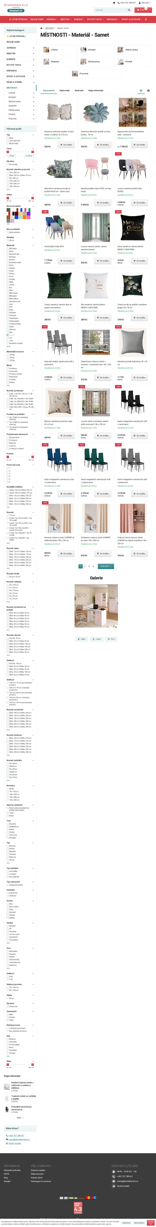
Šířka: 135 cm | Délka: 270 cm (20, 501)
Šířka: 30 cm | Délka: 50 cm (19, 613)
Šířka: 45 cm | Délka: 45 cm (19, 621)
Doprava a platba (38, 1170)
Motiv (9, 365)
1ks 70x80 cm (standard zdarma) (18, 423)
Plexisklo (12, 313)
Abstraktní (13, 951)
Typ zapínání (12, 868)
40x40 (11, 789)
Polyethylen (13, 318)
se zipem (12, 874)
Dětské (12, 918)
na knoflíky (13, 871)
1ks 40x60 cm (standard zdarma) (18, 428)
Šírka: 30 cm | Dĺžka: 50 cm (19, 675)
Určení (10, 901)
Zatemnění (11, 1011)
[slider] (8, 152)
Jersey (12, 285)
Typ (8, 135)
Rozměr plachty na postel (18, 169)
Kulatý (11, 829)
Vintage (12, 1053)
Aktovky (12, 846)
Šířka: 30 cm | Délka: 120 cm (19, 644)
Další (19, 1118)
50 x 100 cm (14, 585)
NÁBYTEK (64, 19)
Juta (11, 341)
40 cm (11, 998)
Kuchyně (12, 97)
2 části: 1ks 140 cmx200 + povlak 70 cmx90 (19, 529)
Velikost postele (14, 984)
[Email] (114, 3)
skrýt (8, 346)
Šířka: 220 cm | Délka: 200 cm (20, 727)
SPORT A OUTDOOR (131, 19)
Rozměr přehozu (14, 735)
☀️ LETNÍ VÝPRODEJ (18, 19)
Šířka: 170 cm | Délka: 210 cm (20, 741)
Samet (12, 335)
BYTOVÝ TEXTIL (94, 19)
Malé (11, 1014)
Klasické (12, 926)
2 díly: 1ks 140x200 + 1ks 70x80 (21, 399)
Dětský (11, 957)
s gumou (12, 446)
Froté (11, 276)
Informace (12, 1166)
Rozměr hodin (13, 573)
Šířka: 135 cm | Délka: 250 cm (20, 496)
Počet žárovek (13, 465)
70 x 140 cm (14, 987)
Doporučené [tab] (48, 90)
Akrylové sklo (14, 254)
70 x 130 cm (14, 792)
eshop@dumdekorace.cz (19, 1139)
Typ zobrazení (13, 882)
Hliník (11, 282)
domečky (12, 931)
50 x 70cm (13, 777)
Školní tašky (13, 143)
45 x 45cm (13, 769)
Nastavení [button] (126, 1223)
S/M (11, 977)
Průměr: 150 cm (15, 663)
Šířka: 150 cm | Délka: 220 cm (20, 563)
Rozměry (11, 785)
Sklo (11, 332)
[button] (149, 10)
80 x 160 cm (14, 990)
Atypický (12, 824)
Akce (11, 138)
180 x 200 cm (14, 186)
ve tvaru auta (14, 934)
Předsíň (12, 114)
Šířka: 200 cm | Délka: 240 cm (20, 749)
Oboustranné (14, 437)
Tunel (11, 813)
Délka (9, 195)
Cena (9, 148)
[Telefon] (114, 1176)
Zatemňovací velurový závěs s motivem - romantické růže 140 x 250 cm (96, 364)
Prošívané (13, 440)
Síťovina (12, 329)
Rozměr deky (13, 548)
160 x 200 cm (14, 172)
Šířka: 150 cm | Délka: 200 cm (20, 560)
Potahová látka (15, 324)
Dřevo (11, 265)
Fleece (11, 274)
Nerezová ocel (14, 301)
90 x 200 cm (14, 178)
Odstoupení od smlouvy (41, 1181)
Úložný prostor (13, 1025)
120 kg (11, 360)
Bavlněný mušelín (16, 343)
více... (9, 189)
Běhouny (12, 857)
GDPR (6, 1174)
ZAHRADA (51, 19)
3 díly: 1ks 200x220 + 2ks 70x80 (21, 401)
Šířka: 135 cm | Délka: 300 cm (20, 504)
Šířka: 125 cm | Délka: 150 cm (20, 551)
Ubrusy (12, 860)
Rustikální (13, 1050)
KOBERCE (78, 19)
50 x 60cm (13, 775)
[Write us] (114, 1186)
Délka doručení (37, 1174)
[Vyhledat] (129, 10)
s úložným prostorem (17, 1028)
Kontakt (7, 1181)
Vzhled (10, 923)
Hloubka (10, 237)
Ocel (11, 304)
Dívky (11, 909)
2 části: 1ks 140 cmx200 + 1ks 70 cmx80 (20, 519)
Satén (11, 327)
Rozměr (10, 512)
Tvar (9, 821)
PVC (11, 307)
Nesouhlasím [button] (139, 1223)
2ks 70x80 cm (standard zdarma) (18, 418)
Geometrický (14, 960)
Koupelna (12, 106)
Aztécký (12, 954)
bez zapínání (14, 877)
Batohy (12, 849)
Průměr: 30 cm (14, 638)
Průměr (10, 453)
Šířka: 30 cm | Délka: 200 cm (19, 649)
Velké (11, 1020)
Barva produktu (14, 206)
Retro (11, 1047)
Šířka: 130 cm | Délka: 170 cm (20, 554)
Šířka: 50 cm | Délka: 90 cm (19, 669)
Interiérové (13, 893)
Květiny (12, 382)
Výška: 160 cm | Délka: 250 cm (20, 490)
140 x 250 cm (14, 794)
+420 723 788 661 (16, 1135)
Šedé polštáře (14, 232)
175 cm (12, 515)
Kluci (11, 904)
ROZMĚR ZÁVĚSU (15, 487)
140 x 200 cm (14, 184)
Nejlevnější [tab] (65, 90)
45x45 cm (13, 772)
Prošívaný (13, 368)
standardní (13, 937)
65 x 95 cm (13, 596)
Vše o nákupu (41, 1166)
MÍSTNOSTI (12, 88)
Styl (8, 1036)
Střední (12, 1017)
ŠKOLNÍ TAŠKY (37, 19)
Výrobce (10, 161)
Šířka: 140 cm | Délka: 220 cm (20, 716)
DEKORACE (112, 19)
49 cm (11, 240)
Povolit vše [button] (150, 1223)
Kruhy (11, 816)
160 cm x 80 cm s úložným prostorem (19, 699)
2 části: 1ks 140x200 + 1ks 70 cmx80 (20, 534)
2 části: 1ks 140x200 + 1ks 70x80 (19, 539)
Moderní (12, 1039)
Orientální (13, 1042)
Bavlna (12, 260)
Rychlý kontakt (15, 1143)
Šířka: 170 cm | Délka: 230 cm (20, 744)
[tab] (141, 90)
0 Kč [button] (143, 10)
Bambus (12, 257)
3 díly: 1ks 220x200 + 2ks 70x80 (21, 404)
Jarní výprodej (14, 141)
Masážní (12, 851)
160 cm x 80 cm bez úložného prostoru (20, 694)
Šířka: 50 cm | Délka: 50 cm (19, 624)
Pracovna (12, 119)
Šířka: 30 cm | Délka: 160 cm (19, 647)
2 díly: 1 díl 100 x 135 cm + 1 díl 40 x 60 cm (20, 395)
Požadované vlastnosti (17, 434)
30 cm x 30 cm (14, 577)
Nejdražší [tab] (79, 90)
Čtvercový (13, 835)
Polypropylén (14, 321)
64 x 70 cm (13, 593)
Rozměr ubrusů (14, 635)
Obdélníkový (14, 827)
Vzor (9, 948)
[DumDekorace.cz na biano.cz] (78, 1208)
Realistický (13, 377)
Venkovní (12, 896)
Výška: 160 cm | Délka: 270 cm (20, 493)
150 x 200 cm (14, 800)
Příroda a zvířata (15, 374)
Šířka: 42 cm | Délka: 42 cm (19, 618)
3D (10, 929)
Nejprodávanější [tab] (95, 90)
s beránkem (13, 940)
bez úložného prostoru (18, 1031)
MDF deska (13, 293)
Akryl (11, 251)
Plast (11, 310)
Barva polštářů (13, 229)
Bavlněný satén (15, 262)
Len (10, 338)
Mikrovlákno (14, 299)
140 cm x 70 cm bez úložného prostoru (20, 684)
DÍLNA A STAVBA (14, 82)
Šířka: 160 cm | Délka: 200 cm (20, 565)
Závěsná (12, 854)
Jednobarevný (14, 962)
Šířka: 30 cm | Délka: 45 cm (19, 641)
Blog (6, 1178)
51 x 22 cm (13, 588)
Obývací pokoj (14, 101)
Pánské (12, 915)
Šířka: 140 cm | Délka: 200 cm (20, 713)
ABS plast (13, 248)
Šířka (9, 1061)
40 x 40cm (13, 763)
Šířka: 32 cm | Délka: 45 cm (19, 652)
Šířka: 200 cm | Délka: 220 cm (20, 724)
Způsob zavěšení (14, 805)
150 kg (11, 358)
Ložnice (12, 93)
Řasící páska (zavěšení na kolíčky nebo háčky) (19, 809)
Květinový (13, 965)
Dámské (12, 912)
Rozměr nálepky (14, 582)
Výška (9, 995)
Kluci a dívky (13, 907)
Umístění (11, 890)
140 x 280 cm (14, 797)
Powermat (13, 1006)
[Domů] (17, 8)
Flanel (11, 271)
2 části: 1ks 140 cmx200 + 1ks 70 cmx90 (20, 524)
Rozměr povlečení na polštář (16, 608)
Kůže (11, 290)
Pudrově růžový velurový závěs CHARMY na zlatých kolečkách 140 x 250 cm (132, 540)
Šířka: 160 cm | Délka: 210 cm (20, 738)
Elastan (12, 268)
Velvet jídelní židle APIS (54, 246)
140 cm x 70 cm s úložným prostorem (19, 689)
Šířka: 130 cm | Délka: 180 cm (20, 557)
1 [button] (81, 566)
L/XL (11, 979)
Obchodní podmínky (12, 1170)
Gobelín (12, 279)
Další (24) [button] (105, 566)
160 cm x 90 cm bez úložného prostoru (20, 704)
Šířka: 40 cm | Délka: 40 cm (19, 616)
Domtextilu (13, 164)
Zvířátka (12, 380)
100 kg (11, 355)
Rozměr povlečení (15, 391)
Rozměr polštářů (14, 760)
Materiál (10, 245)
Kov (10, 287)
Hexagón (12, 838)
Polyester (13, 315)
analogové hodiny (16, 885)
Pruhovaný (13, 371)
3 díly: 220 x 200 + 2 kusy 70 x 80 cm (21, 408)
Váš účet (145, 3)
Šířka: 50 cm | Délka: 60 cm (19, 627)
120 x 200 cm (14, 181)
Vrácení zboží (36, 1178)
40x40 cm (13, 766)
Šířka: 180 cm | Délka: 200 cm (20, 721)
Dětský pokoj (14, 110)
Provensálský (14, 1045)
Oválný (12, 832)
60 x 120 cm (14, 590)
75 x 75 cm (13, 599)
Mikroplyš (13, 296)
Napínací (12, 443)
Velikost (10, 660)
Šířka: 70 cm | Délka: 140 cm (19, 672)
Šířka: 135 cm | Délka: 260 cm (20, 498)
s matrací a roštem (16, 449)
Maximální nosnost (15, 351)
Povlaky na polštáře (16, 414)
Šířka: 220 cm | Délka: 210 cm (20, 175)
